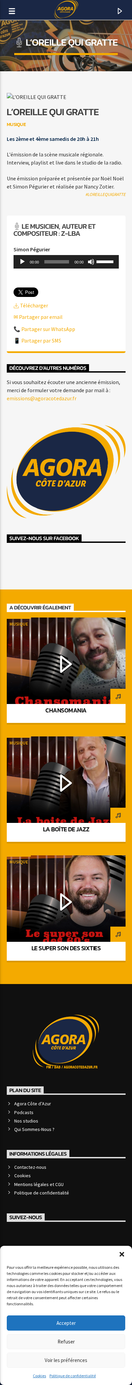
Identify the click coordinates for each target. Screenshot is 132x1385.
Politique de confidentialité (72, 1375)
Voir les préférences (66, 1360)
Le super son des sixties (66, 948)
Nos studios (26, 1121)
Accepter (66, 1323)
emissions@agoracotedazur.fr (41, 398)
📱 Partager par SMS (37, 340)
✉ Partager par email (38, 316)
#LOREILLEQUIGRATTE (105, 194)
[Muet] (91, 261)
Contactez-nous (30, 1167)
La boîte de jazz (66, 829)
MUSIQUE (16, 124)
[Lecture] (22, 261)
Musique (18, 624)
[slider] (105, 261)
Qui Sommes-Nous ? (34, 1129)
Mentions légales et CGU (39, 1184)
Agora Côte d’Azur (32, 1104)
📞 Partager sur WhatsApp (44, 329)
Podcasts (24, 1112)
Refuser (66, 1341)
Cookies (39, 1375)
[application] (66, 262)
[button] (121, 1254)
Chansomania (65, 710)
